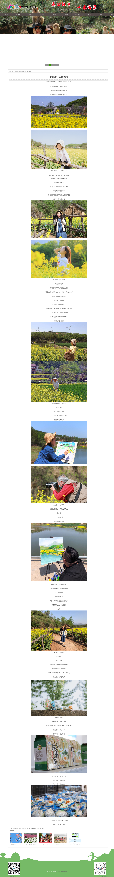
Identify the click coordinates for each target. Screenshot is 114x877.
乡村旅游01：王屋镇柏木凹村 (19, 828)
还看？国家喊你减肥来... (31, 844)
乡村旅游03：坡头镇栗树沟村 (37, 828)
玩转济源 (24, 71)
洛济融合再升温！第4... (46, 844)
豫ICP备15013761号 (61, 871)
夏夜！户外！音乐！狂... (75, 844)
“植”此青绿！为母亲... (60, 844)
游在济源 (29, 71)
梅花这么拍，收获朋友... (16, 844)
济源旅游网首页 (17, 71)
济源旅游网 (53, 81)
